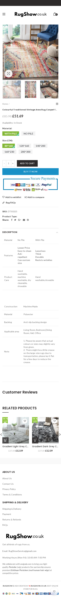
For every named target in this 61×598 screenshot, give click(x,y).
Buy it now (30, 171)
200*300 (25, 151)
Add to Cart (27, 163)
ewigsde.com (25, 564)
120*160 (24, 145)
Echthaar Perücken (19, 570)
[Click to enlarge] (9, 73)
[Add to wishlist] (24, 421)
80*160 (9, 145)
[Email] (24, 220)
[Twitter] (15, 220)
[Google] (19, 220)
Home (5, 104)
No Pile (28, 133)
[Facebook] (11, 220)
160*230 (9, 151)
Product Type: (9, 216)
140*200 (40, 145)
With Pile (11, 133)
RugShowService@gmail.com (22, 551)
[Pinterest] (28, 220)
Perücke (12, 567)
